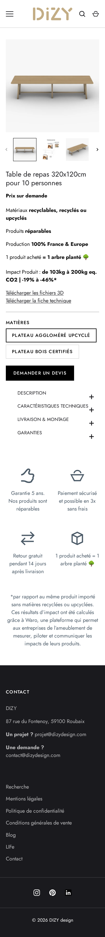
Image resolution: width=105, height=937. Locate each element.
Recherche (17, 787)
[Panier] (95, 14)
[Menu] (9, 14)
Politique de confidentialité (35, 811)
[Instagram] (36, 892)
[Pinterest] (52, 892)
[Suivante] (98, 149)
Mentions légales (24, 798)
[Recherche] (82, 14)
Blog (11, 835)
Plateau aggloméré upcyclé (51, 335)
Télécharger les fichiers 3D (35, 293)
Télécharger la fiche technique (38, 300)
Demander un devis (39, 373)
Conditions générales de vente (39, 823)
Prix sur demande (26, 195)
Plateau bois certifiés (42, 351)
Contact (14, 858)
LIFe (10, 847)
